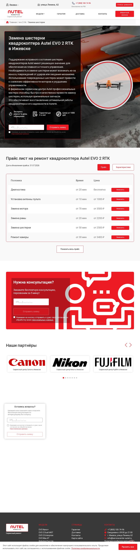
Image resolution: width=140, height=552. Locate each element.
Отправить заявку (57, 127)
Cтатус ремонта (124, 5)
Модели (39, 14)
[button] (126, 345)
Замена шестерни (21, 227)
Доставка (80, 14)
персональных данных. (20, 134)
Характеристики (123, 167)
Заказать (120, 190)
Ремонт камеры (20, 237)
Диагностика (18, 189)
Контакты (102, 14)
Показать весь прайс (70, 249)
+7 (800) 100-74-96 (83, 3)
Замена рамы (18, 218)
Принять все (128, 547)
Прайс (103, 167)
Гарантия (61, 14)
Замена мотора (19, 208)
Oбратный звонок (124, 14)
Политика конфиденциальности (85, 548)
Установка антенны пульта (25, 199)
